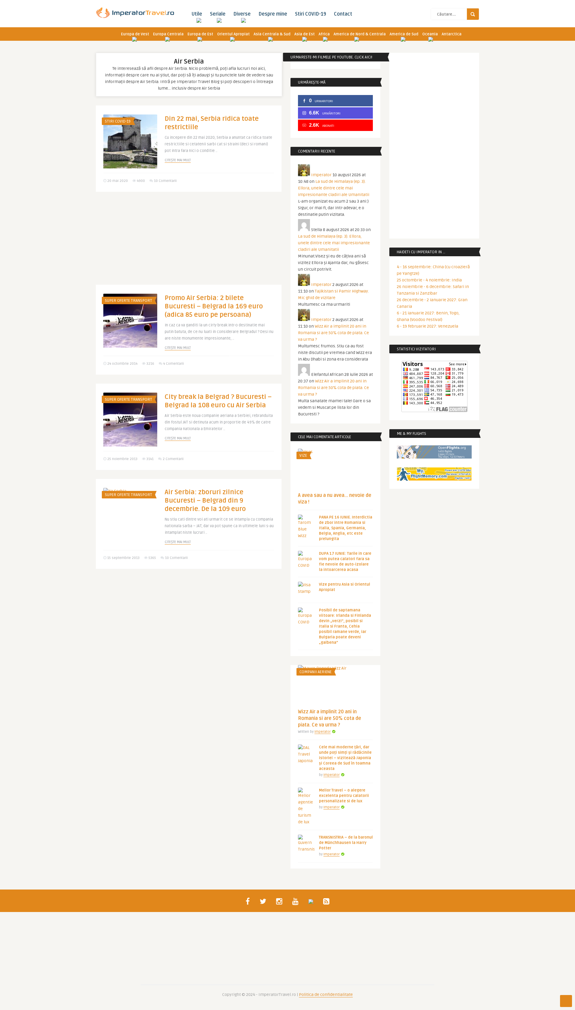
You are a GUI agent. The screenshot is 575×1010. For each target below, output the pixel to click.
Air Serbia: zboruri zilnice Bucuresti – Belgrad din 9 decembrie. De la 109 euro (205, 500)
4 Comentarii (173, 363)
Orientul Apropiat (233, 34)
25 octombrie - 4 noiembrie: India (429, 280)
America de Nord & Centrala (360, 34)
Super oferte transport (128, 300)
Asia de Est (304, 34)
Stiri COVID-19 (310, 14)
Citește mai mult (178, 160)
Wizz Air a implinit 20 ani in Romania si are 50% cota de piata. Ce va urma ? (333, 333)
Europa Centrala (168, 34)
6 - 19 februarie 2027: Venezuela (427, 326)
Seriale (218, 14)
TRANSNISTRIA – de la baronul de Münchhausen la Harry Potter (346, 843)
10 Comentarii (165, 181)
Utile (196, 14)
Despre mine (272, 14)
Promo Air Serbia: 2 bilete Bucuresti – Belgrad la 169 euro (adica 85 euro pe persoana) (214, 306)
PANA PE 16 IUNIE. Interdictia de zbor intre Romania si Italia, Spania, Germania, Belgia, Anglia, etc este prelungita (345, 528)
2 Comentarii (173, 459)
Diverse (242, 14)
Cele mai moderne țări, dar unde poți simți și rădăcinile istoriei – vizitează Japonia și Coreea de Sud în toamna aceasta (345, 758)
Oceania (430, 34)
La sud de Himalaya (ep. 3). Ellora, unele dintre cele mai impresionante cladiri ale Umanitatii (333, 188)
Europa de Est (200, 34)
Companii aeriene (315, 672)
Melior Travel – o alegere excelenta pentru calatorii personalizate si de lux (344, 796)
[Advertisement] (189, 243)
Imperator (321, 174)
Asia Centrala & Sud (272, 34)
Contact (343, 14)
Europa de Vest (135, 34)
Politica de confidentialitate (326, 994)
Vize (303, 455)
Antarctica (451, 34)
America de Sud (404, 34)
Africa (324, 34)
